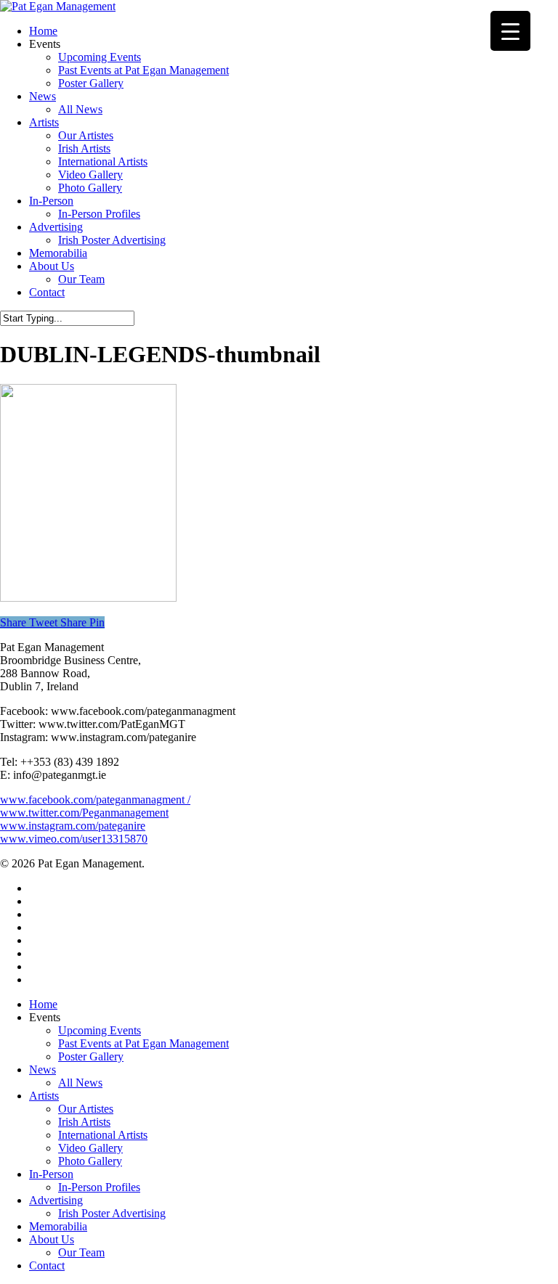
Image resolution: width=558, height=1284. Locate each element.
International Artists (102, 1135)
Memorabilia (58, 1226)
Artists (44, 1095)
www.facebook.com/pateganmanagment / (95, 799)
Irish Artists (84, 1122)
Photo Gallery (90, 1161)
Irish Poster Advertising (112, 1213)
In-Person (51, 1174)
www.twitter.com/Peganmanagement (84, 812)
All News (80, 1082)
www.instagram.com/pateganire (72, 825)
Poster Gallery (91, 1056)
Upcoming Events (99, 1030)
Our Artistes (85, 1109)
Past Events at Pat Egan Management (143, 1043)
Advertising (56, 1200)
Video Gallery (90, 1148)
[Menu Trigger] (510, 31)
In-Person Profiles (99, 1187)
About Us (51, 1239)
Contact (47, 1265)
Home (43, 1004)
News (42, 1069)
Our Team (81, 1252)
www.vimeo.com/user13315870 (73, 839)
